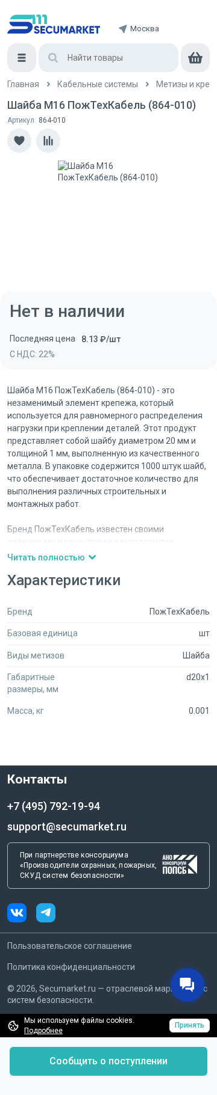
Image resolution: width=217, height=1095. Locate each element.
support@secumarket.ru (67, 826)
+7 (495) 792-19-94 (53, 806)
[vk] (21, 914)
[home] (53, 24)
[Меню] (21, 57)
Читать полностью (46, 557)
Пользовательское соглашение (69, 946)
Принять (189, 1025)
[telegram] (45, 914)
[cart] (195, 57)
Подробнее (43, 1030)
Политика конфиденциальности (71, 967)
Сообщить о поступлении (108, 1061)
